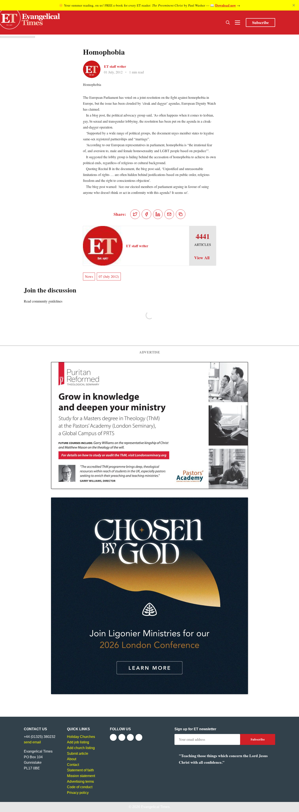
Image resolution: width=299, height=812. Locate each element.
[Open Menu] (237, 22)
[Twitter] (121, 737)
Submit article (77, 753)
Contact (73, 765)
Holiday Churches (81, 737)
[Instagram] (130, 737)
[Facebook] (113, 737)
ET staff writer (115, 66)
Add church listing (81, 748)
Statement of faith (80, 770)
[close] (293, 5)
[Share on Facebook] (146, 214)
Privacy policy (78, 793)
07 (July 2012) (109, 276)
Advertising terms (80, 781)
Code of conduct (79, 787)
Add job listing (78, 742)
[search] (227, 22)
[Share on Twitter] (135, 214)
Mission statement (81, 776)
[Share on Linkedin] (158, 214)
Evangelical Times (155, 807)
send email (32, 742)
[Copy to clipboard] (180, 214)
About (71, 759)
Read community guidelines (43, 301)
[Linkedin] (138, 737)
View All (201, 258)
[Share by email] (169, 214)
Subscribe (260, 22)
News (89, 276)
